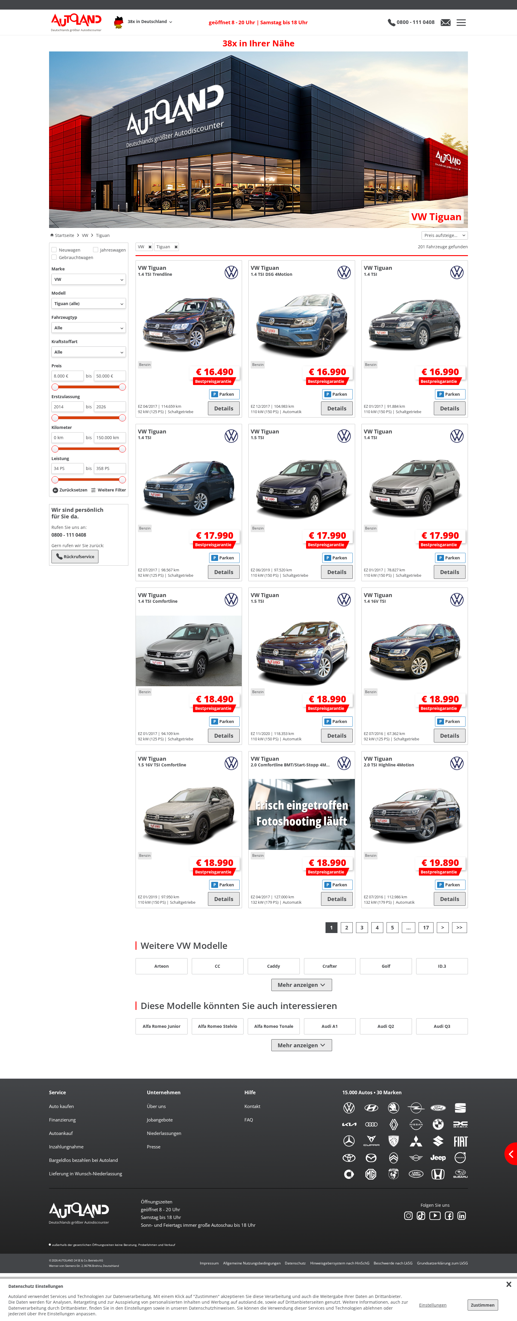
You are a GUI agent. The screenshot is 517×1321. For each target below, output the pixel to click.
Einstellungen (433, 1305)
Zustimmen (483, 1305)
